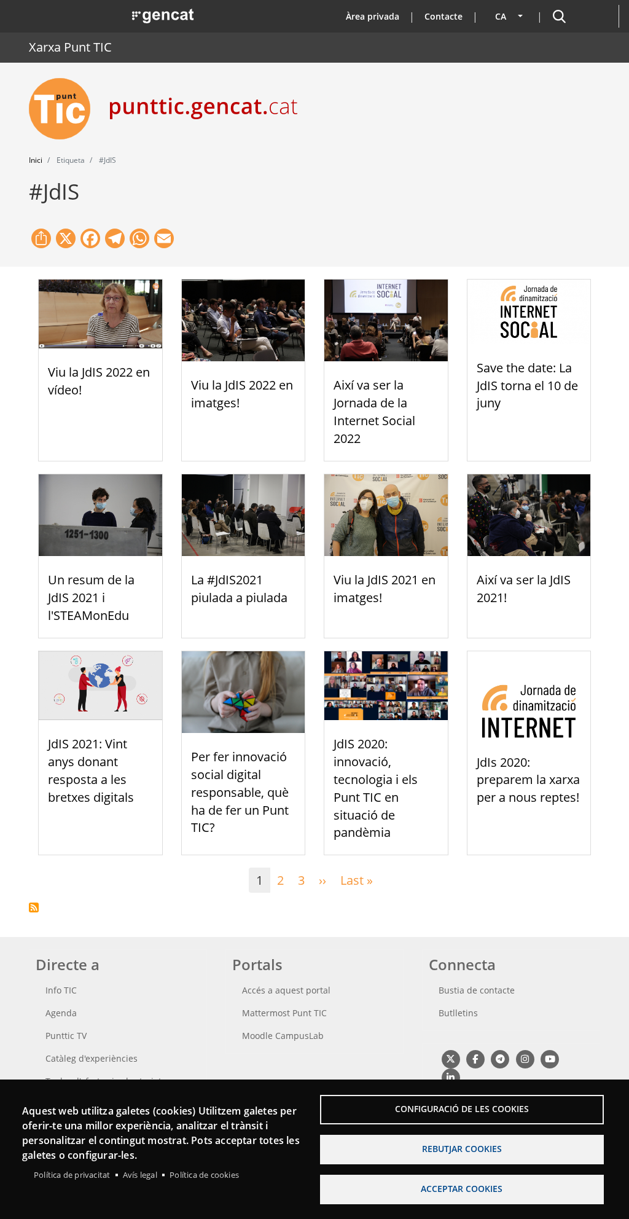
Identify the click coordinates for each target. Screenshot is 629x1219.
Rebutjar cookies (462, 1148)
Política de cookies (204, 1174)
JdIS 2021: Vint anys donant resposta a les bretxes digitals (91, 770)
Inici (35, 160)
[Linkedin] (450, 1077)
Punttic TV (66, 1035)
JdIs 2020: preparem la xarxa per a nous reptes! (528, 780)
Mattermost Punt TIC (284, 1013)
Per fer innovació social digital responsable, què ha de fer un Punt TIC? (240, 792)
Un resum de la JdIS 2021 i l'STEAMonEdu (91, 597)
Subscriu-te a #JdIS (34, 907)
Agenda (61, 1013)
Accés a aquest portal (286, 990)
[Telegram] (500, 1058)
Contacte (443, 16)
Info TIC (61, 990)
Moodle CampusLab (283, 1035)
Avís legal (140, 1174)
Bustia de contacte (477, 990)
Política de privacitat (72, 1174)
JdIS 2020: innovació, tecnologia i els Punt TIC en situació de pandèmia (376, 788)
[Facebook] (475, 1058)
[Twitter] (450, 1058)
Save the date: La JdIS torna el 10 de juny (527, 385)
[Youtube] (550, 1058)
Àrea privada (372, 16)
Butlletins (458, 1013)
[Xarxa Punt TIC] (64, 108)
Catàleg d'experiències (91, 1058)
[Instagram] (525, 1058)
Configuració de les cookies (462, 1109)
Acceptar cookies (461, 1188)
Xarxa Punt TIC (70, 47)
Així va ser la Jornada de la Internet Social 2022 (374, 411)
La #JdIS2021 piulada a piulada (239, 588)
